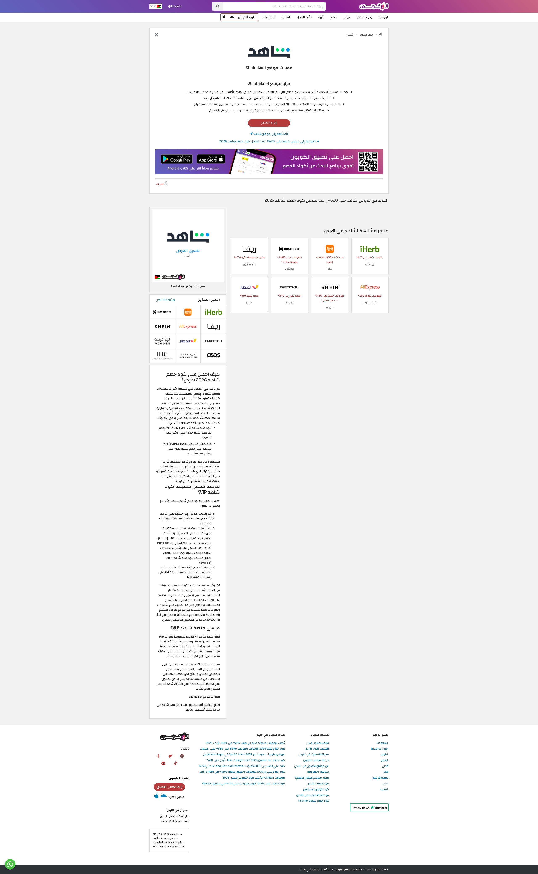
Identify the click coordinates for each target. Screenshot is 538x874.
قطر (386, 771)
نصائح (334, 17)
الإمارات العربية (379, 748)
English (176, 6)
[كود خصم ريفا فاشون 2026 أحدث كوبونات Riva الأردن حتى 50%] (249, 248)
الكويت (384, 754)
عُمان (385, 766)
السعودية (382, 743)
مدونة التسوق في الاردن (313, 754)
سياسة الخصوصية (318, 771)
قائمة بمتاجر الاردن (317, 743)
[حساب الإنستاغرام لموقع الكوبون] (182, 755)
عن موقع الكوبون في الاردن (311, 766)
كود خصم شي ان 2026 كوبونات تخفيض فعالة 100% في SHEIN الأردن (241, 771)
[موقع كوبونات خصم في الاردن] (380, 34)
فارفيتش (289, 302)
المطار (249, 302)
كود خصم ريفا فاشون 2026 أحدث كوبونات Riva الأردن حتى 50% (245, 760)
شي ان (329, 307)
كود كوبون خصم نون (316, 789)
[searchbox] (274, 6)
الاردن (385, 783)
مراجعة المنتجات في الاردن (312, 795)
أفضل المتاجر (209, 299)
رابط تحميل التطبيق (169, 787)
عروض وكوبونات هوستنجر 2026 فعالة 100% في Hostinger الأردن (244, 754)
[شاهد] (269, 51)
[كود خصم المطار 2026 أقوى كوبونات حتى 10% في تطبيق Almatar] (249, 287)
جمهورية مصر (380, 777)
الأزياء (321, 17)
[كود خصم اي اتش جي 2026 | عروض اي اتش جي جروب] (162, 355)
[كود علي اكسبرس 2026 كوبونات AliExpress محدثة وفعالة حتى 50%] (369, 287)
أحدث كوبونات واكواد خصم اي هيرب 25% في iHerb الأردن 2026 (245, 743)
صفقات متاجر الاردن (317, 748)
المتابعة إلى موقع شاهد (270, 134)
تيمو (329, 268)
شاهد (351, 34)
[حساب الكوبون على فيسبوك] (158, 755)
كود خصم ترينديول (318, 783)
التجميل (286, 17)
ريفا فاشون (249, 264)
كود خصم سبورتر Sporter (313, 801)
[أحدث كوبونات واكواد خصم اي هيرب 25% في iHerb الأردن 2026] (369, 248)
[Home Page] (374, 6)
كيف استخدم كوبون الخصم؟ (312, 777)
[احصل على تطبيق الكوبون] (269, 161)
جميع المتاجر (364, 17)
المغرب (384, 789)
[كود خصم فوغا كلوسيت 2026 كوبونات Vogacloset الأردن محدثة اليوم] (162, 340)
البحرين (385, 760)
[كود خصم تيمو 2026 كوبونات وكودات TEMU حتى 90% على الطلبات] (329, 248)
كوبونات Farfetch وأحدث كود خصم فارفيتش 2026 (254, 777)
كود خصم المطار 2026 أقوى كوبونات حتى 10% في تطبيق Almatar (243, 783)
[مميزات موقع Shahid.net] (188, 245)
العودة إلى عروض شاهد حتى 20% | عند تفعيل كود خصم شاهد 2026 (268, 141)
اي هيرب (370, 264)
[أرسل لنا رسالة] (10, 864)
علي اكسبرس (370, 302)
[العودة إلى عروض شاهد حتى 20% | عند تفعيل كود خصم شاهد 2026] (156, 35)
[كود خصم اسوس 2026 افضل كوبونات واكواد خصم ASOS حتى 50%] (213, 355)
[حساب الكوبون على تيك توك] (175, 763)
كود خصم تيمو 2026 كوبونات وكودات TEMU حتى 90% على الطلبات (242, 748)
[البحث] (217, 6)
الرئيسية (384, 17)
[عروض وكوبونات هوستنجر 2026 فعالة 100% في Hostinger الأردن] (289, 248)
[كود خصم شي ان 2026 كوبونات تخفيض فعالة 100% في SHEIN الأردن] (329, 287)
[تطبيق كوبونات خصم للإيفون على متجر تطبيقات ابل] (224, 17)
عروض (347, 17)
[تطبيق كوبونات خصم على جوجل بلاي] (232, 17)
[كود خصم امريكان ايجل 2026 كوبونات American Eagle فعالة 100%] (187, 355)
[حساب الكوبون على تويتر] (170, 755)
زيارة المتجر (269, 123)
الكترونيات (269, 17)
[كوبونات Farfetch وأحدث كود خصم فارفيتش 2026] (289, 287)
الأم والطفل (304, 17)
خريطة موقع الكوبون (316, 760)
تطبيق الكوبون (247, 17)
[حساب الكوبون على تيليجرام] (163, 763)
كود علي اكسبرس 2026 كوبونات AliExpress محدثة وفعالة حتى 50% (242, 766)
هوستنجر (289, 268)
